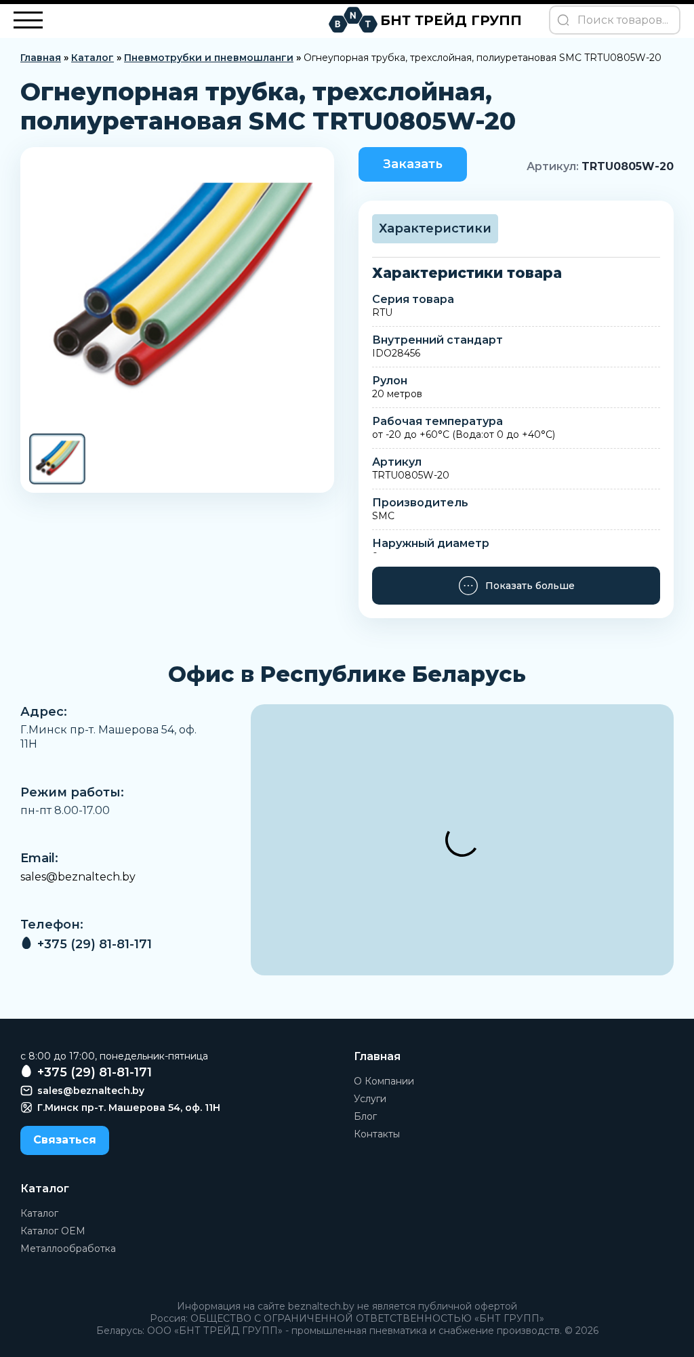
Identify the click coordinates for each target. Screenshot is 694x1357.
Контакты (377, 1134)
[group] (177, 289)
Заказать (413, 164)
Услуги (370, 1099)
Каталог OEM (52, 1231)
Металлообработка (68, 1248)
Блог (365, 1116)
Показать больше (530, 586)
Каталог (92, 58)
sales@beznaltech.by (78, 876)
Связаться (64, 1139)
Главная (40, 58)
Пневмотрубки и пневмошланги (208, 58)
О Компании (384, 1081)
